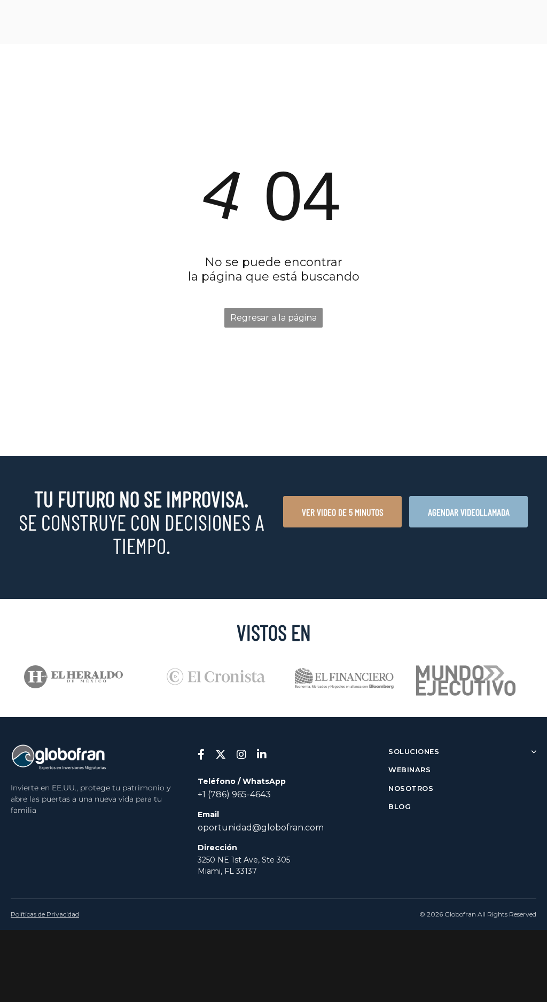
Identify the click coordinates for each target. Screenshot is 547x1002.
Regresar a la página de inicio (273, 320)
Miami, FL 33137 (227, 871)
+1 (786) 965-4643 (234, 794)
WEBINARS (409, 769)
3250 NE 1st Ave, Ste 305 (244, 860)
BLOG (399, 806)
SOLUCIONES (413, 751)
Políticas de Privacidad (45, 914)
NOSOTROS (410, 788)
